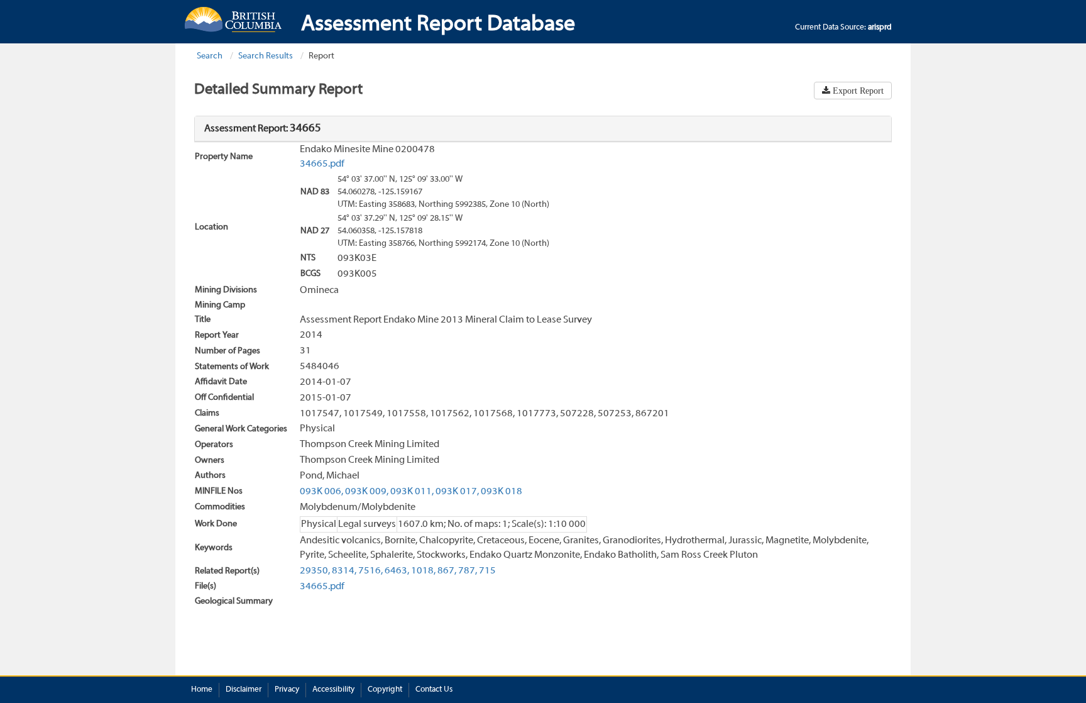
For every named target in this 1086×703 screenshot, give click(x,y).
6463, (397, 571)
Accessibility (333, 689)
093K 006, (321, 492)
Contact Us (433, 689)
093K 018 (501, 492)
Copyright (385, 689)
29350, (315, 571)
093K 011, (412, 492)
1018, (423, 571)
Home (201, 689)
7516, (370, 571)
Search (209, 56)
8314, (344, 571)
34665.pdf (322, 164)
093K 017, (457, 492)
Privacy (287, 689)
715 (487, 571)
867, (446, 571)
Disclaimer (243, 689)
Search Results (265, 56)
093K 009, (366, 492)
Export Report (857, 90)
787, (467, 571)
